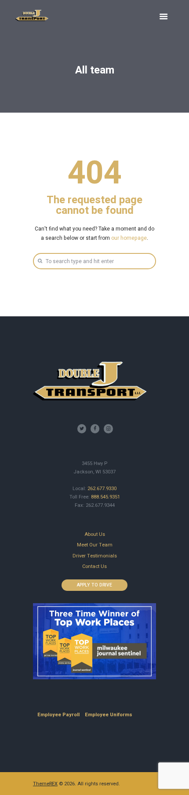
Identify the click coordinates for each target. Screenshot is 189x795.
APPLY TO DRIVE (94, 585)
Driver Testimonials (95, 556)
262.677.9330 (101, 488)
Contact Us (94, 566)
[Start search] (39, 260)
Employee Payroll (58, 714)
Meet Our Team (95, 545)
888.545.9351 (105, 497)
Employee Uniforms (108, 714)
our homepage (129, 238)
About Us (94, 534)
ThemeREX (45, 784)
